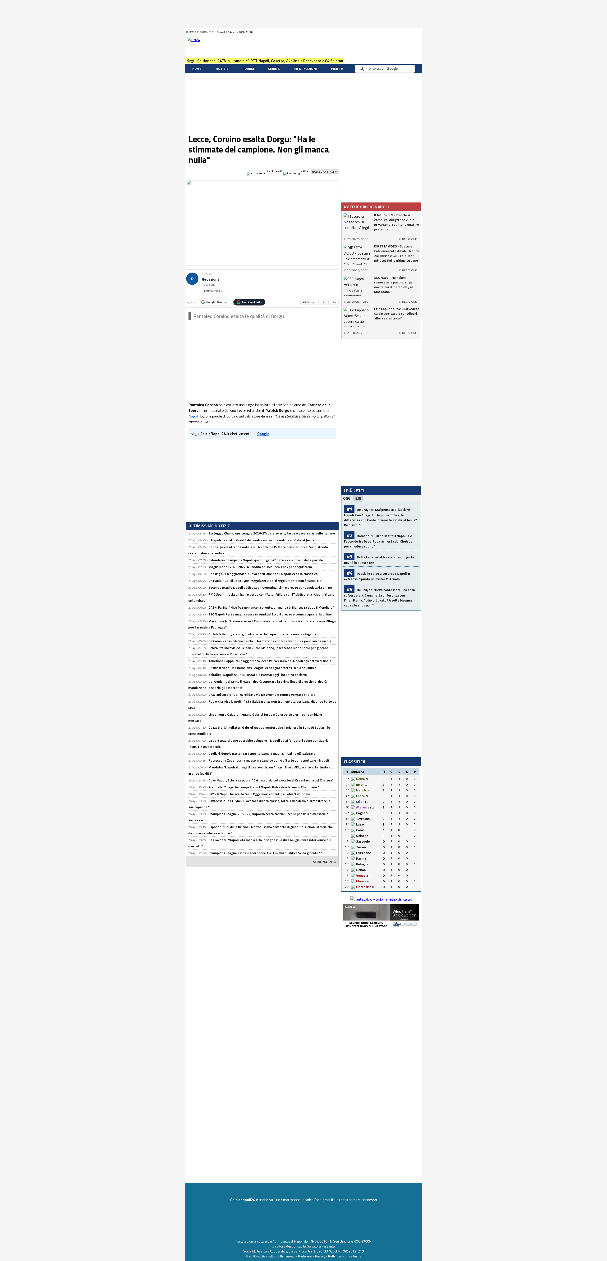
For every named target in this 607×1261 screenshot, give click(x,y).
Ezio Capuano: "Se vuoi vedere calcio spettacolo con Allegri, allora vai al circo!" (396, 313)
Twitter (382, 32)
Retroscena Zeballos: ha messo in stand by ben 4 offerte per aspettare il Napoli (268, 760)
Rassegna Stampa (324, 171)
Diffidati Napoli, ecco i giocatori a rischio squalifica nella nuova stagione (262, 634)
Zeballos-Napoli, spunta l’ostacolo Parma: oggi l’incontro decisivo (257, 674)
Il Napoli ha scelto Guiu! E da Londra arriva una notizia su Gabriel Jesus (261, 540)
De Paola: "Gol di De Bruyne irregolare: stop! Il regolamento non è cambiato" (265, 580)
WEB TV (337, 68)
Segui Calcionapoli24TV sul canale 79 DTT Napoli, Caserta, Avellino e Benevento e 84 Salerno (265, 60)
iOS (412, 32)
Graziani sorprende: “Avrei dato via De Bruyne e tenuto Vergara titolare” (262, 694)
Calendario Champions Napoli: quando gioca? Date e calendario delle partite (265, 559)
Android (406, 32)
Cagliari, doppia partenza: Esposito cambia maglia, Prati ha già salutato (261, 753)
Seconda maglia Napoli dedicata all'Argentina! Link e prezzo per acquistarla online (270, 587)
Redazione (211, 279)
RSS (394, 32)
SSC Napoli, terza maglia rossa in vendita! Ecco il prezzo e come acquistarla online (270, 614)
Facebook (388, 32)
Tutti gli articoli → (213, 291)
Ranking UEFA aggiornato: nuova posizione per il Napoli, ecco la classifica (263, 573)
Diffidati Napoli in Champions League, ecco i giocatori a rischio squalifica (262, 667)
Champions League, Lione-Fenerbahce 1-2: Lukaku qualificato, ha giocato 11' (265, 852)
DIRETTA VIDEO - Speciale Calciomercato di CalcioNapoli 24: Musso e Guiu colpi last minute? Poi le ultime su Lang (396, 253)
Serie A (274, 68)
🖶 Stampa (309, 302)
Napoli (193, 416)
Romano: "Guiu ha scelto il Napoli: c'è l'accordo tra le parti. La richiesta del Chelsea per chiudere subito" (378, 541)
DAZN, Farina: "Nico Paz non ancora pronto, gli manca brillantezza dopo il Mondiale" (271, 607)
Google (217, 302)
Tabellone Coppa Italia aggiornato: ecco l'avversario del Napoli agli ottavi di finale (269, 660)
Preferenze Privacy (311, 1256)
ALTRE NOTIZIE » (324, 862)
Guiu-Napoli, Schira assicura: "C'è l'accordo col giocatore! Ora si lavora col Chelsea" (270, 780)
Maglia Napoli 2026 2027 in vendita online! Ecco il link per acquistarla (260, 566)
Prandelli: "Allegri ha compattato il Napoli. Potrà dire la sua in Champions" (263, 787)
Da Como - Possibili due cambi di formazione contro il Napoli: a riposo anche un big (269, 640)
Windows (418, 32)
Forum (248, 68)
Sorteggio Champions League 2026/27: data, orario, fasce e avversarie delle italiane (271, 533)
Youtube (400, 32)
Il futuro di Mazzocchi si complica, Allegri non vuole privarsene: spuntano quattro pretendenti (396, 222)
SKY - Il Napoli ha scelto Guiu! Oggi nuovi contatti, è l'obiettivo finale (259, 793)
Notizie (222, 68)
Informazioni (305, 68)
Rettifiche (335, 1256)
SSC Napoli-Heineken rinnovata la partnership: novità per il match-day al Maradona (393, 284)
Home (197, 68)
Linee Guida (353, 1256)
